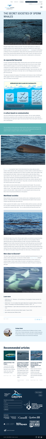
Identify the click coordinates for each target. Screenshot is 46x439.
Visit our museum (39, 392)
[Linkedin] (39, 319)
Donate (21, 1)
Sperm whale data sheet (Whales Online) (13, 312)
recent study (6, 169)
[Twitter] (37, 319)
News (4, 318)
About (12, 1)
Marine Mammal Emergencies (31, 1)
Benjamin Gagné (6, 375)
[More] (41, 319)
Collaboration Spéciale (20, 380)
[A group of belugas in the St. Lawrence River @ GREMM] (23, 279)
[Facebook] (35, 319)
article (30, 50)
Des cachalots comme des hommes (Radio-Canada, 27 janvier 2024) (18, 310)
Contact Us (16, 1)
